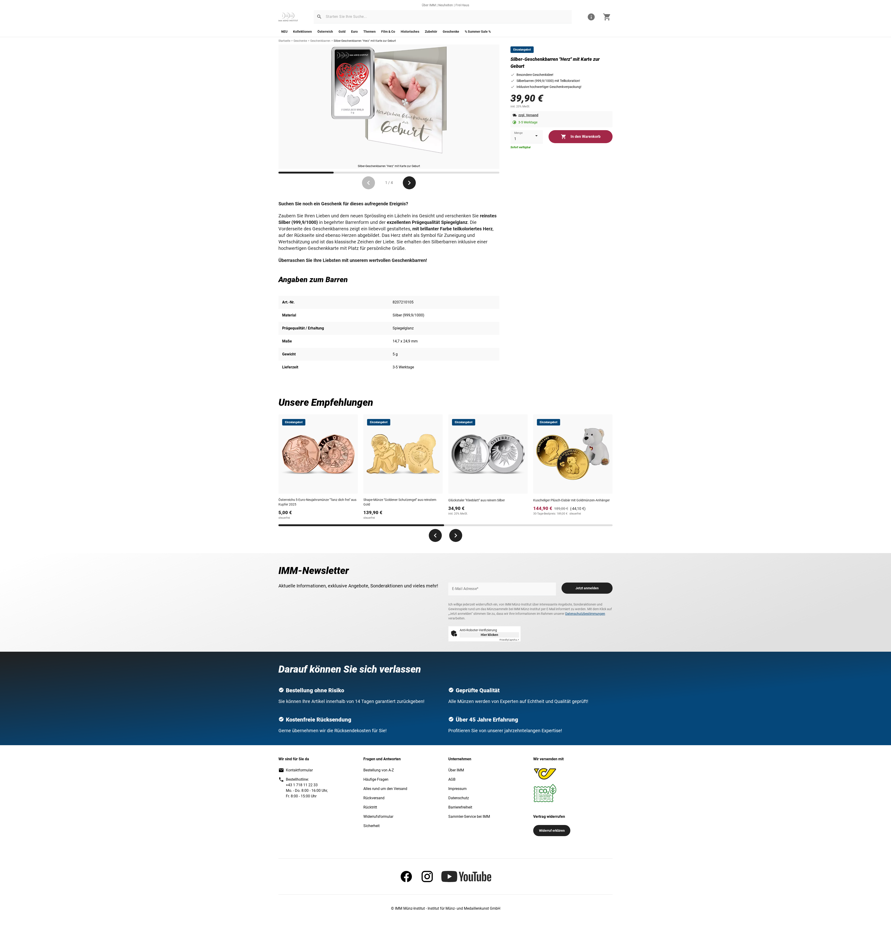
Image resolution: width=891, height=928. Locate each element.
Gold (342, 31)
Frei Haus (462, 5)
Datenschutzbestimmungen (585, 613)
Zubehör (431, 31)
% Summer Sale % (478, 31)
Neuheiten (445, 5)
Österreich (325, 31)
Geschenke (451, 31)
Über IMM (429, 5)
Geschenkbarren (320, 40)
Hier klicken (489, 635)
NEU (284, 31)
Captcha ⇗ (509, 639)
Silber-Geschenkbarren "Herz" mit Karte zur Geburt (365, 40)
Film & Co (388, 31)
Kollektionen (302, 31)
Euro (354, 31)
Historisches (410, 31)
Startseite (284, 40)
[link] (288, 17)
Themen (369, 31)
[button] (319, 16)
